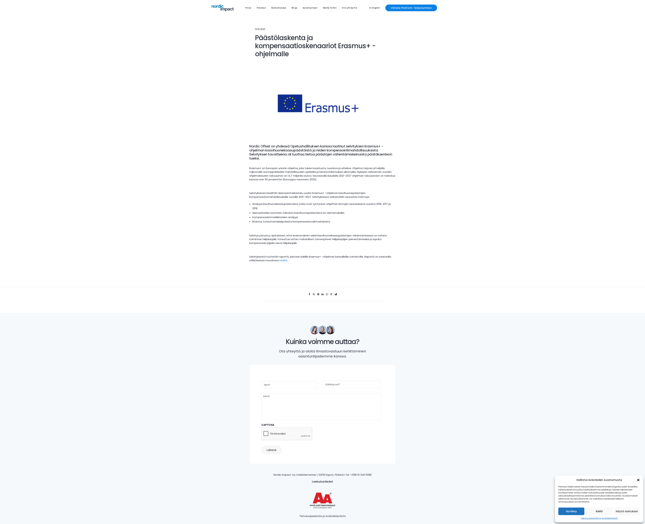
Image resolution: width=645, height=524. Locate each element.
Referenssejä (278, 7)
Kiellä (599, 511)
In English (374, 7)
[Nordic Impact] (223, 8)
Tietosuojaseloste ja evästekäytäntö (599, 518)
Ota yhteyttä (349, 7)
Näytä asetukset (627, 511)
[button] (638, 480)
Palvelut (261, 7)
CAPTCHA (267, 425)
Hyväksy (571, 511)
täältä (283, 260)
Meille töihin (330, 7)
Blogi (294, 7)
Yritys (248, 7)
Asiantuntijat (310, 7)
